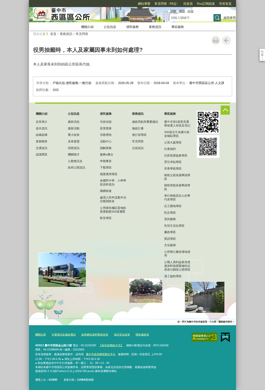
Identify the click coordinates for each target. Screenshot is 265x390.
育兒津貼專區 (173, 162)
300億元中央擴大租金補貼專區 (176, 133)
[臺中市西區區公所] (94, 15)
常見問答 (82, 34)
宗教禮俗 (106, 134)
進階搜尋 (229, 17)
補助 (182, 11)
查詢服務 (170, 219)
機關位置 (40, 334)
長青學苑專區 (173, 168)
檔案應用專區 (108, 174)
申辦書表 (106, 161)
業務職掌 (41, 141)
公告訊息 (110, 27)
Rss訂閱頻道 (206, 3)
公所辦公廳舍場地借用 (177, 253)
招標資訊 (74, 148)
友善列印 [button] (215, 40)
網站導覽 (144, 3)
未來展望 (74, 141)
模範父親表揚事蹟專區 (177, 177)
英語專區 (170, 238)
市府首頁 (225, 3)
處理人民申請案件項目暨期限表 (113, 199)
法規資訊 (138, 148)
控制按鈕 (225, 110)
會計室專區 (139, 134)
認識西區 (41, 154)
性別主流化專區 (174, 225)
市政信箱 (106, 121)
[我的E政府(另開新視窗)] (225, 337)
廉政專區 (170, 232)
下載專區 (106, 167)
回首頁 (188, 3)
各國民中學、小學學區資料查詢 (113, 182)
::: (27, 2)
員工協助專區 (173, 276)
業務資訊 (155, 27)
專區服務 (177, 27)
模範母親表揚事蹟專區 (177, 187)
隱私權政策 (142, 334)
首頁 (53, 34)
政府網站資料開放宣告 (94, 334)
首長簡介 (41, 121)
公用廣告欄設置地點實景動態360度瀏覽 (113, 209)
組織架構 (41, 134)
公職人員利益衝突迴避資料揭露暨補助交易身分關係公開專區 (177, 265)
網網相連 (106, 191)
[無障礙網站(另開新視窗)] (204, 337)
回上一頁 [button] (226, 40)
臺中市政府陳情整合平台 (101, 354)
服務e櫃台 (106, 154)
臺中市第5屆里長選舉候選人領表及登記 (177, 123)
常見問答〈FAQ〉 (166, 3)
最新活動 (74, 128)
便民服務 (132, 27)
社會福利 (170, 148)
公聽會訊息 (75, 161)
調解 (173, 11)
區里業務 (106, 128)
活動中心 (106, 141)
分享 (262, 51)
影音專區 (106, 218)
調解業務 (106, 148)
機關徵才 (74, 154)
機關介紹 (87, 27)
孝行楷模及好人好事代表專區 (177, 197)
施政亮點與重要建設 (145, 121)
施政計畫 (138, 128)
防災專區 (170, 212)
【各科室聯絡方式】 (111, 345)
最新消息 (74, 121)
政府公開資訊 (76, 167)
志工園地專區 (173, 206)
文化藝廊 (170, 245)
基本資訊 (41, 128)
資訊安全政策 (122, 334)
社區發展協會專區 (175, 155)
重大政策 (74, 134)
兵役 (190, 11)
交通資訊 (41, 148)
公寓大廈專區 (173, 142)
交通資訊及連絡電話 (64, 334)
